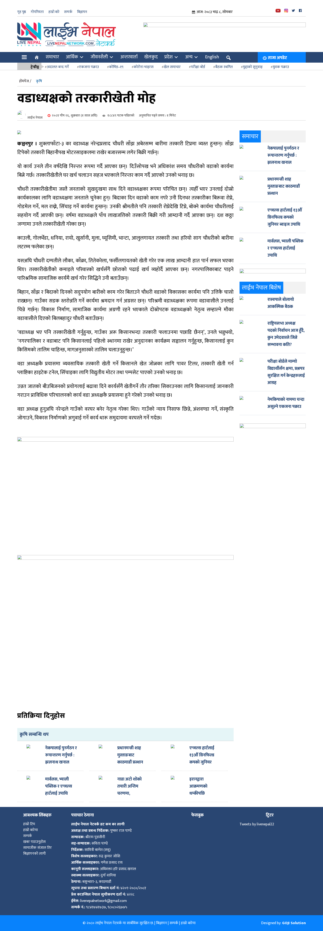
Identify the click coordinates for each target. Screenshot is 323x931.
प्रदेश (168, 57)
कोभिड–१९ (116, 67)
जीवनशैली (99, 57)
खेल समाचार (172, 67)
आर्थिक (72, 57)
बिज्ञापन (82, 12)
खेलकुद (151, 57)
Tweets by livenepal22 (257, 824)
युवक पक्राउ (281, 67)
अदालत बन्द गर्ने (58, 67)
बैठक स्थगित (224, 67)
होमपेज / (25, 81)
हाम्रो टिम (29, 824)
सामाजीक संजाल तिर (37, 848)
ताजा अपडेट (277, 57)
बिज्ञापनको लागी (34, 853)
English (212, 57)
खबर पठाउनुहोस (34, 842)
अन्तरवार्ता (129, 57)
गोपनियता (37, 12)
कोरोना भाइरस (143, 67)
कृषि (39, 81)
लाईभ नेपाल (35, 117)
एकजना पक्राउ (89, 67)
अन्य (188, 57)
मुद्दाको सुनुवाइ (252, 67)
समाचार (52, 57)
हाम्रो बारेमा (30, 830)
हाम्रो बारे (53, 12)
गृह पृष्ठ (21, 12)
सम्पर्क (68, 12)
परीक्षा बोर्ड (198, 67)
